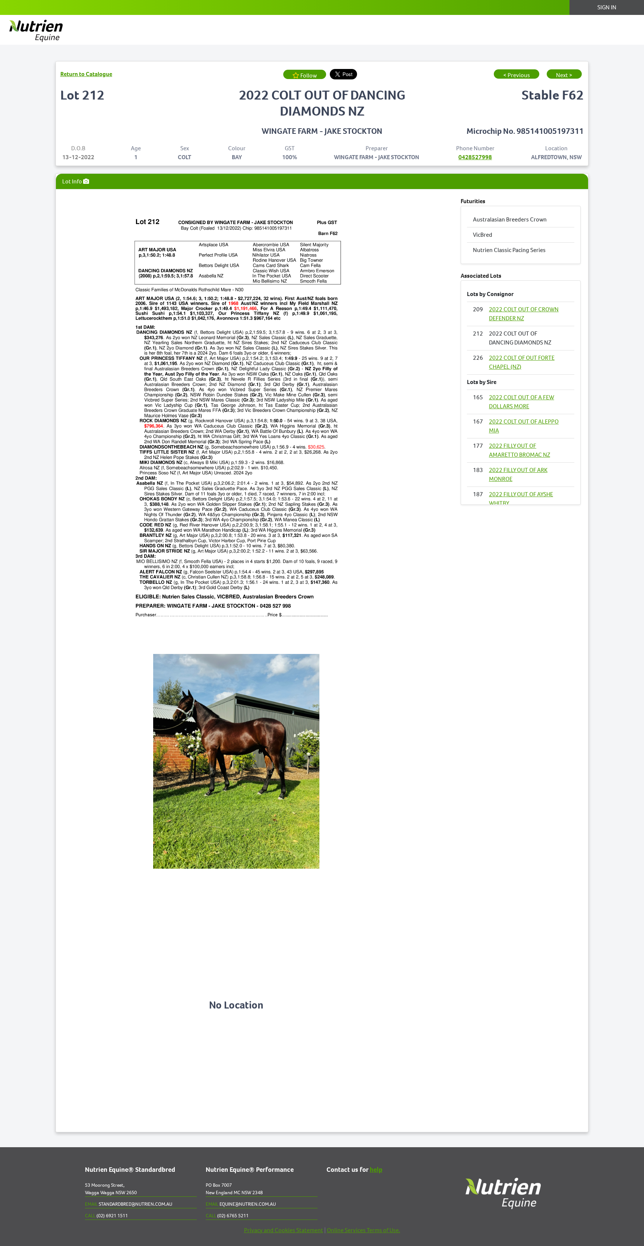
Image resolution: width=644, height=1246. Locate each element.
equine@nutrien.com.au (241, 1204)
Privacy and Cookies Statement (283, 1230)
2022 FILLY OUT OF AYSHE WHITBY (521, 498)
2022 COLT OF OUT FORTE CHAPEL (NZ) (522, 362)
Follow (308, 75)
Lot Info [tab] (72, 181)
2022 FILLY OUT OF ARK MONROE (518, 474)
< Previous (516, 75)
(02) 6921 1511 (106, 1215)
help (376, 1170)
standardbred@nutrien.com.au (128, 1204)
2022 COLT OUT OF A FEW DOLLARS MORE (521, 401)
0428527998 (475, 157)
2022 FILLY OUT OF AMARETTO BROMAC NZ (519, 450)
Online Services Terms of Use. (363, 1230)
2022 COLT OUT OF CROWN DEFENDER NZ (524, 313)
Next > (564, 75)
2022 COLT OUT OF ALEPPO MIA (524, 426)
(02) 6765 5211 (227, 1215)
